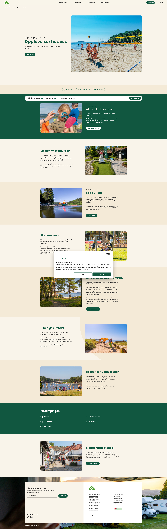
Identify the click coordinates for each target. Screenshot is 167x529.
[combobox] (35, 98)
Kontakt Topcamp (118, 502)
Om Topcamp (117, 496)
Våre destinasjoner (118, 494)
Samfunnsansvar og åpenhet (121, 506)
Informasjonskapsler (119, 500)
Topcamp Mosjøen (93, 508)
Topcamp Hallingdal (94, 504)
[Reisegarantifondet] (91, 516)
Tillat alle (102, 274)
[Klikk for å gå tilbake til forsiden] (6, 2)
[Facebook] (28, 517)
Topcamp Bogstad (93, 496)
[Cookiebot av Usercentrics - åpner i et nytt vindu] (105, 254)
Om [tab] (103, 257)
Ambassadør (117, 504)
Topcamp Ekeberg (93, 497)
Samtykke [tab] (64, 258)
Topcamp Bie (92, 500)
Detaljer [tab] (83, 257)
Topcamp (6, 7)
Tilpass (82, 274)
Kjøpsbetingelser (118, 498)
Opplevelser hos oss (21, 7)
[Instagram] (31, 517)
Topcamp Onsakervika (94, 502)
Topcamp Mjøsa (93, 507)
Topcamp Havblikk (93, 510)
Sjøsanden (12, 7)
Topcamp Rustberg (94, 505)
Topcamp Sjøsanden (94, 499)
